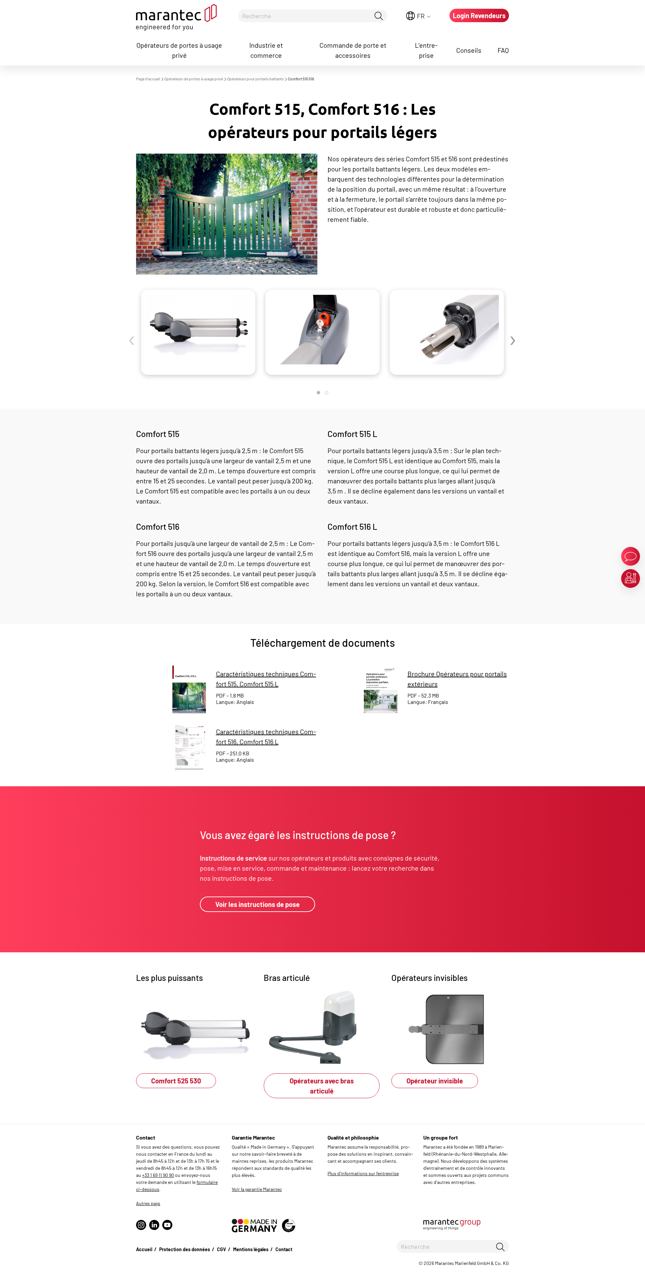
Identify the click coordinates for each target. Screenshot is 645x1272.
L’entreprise (426, 50)
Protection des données (184, 1249)
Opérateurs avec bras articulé (322, 1086)
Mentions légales (250, 1249)
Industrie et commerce (266, 50)
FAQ (503, 50)
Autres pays (148, 1203)
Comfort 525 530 (176, 1081)
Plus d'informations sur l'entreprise (363, 1173)
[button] (318, 392)
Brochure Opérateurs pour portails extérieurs (457, 679)
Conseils (468, 50)
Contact (283, 1249)
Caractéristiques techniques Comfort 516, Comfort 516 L (266, 736)
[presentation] (132, 341)
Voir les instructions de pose (257, 904)
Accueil (144, 1249)
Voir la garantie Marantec (257, 1189)
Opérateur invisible (434, 1081)
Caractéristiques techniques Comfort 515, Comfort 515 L (266, 679)
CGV (221, 1249)
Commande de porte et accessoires (352, 50)
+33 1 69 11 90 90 (158, 1175)
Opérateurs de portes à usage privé (179, 50)
